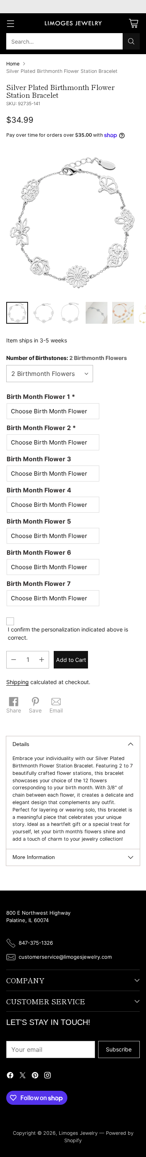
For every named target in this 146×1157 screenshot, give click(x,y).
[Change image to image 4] (96, 313)
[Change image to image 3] (70, 313)
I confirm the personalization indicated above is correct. (68, 633)
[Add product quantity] (42, 659)
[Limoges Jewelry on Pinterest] (35, 1076)
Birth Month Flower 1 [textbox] (41, 396)
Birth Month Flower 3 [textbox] (39, 459)
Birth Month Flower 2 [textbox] (41, 428)
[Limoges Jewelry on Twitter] (22, 1076)
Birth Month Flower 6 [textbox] (39, 552)
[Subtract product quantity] (14, 659)
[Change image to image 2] (44, 313)
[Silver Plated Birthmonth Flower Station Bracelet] (73, 223)
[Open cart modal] (133, 23)
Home (12, 64)
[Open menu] (10, 23)
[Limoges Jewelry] (73, 23)
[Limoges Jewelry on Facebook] (10, 1076)
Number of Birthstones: (66, 358)
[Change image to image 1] (17, 313)
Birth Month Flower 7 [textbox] (39, 583)
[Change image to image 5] (123, 313)
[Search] (131, 41)
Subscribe (119, 1049)
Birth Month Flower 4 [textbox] (39, 490)
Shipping (17, 682)
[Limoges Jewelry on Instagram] (47, 1076)
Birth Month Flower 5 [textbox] (39, 521)
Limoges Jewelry (78, 1133)
